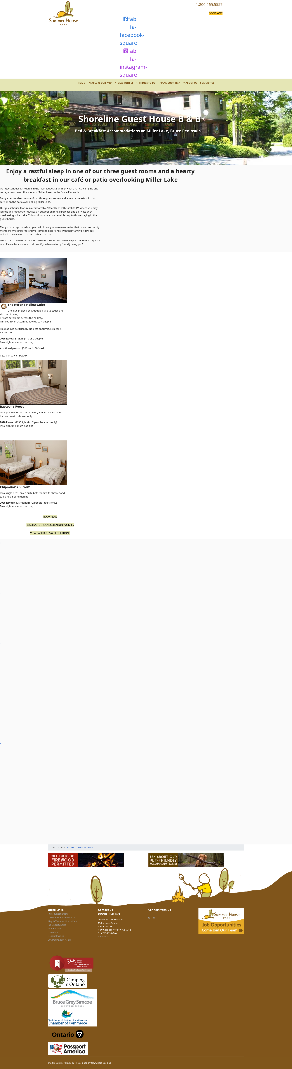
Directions (53, 932)
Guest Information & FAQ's (61, 917)
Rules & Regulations (58, 913)
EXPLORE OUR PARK (101, 82)
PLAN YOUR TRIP (170, 82)
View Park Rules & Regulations (50, 533)
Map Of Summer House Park (62, 921)
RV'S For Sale (54, 928)
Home (81, 82)
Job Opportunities (57, 924)
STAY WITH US (125, 82)
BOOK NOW (215, 13)
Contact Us (103, 936)
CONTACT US (207, 82)
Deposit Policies (56, 935)
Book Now (50, 516)
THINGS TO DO (147, 82)
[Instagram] (154, 917)
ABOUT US (191, 82)
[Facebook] (149, 917)
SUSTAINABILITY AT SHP (60, 939)
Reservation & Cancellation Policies (50, 525)
